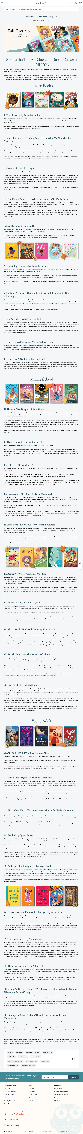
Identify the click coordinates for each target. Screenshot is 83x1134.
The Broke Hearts (16, 939)
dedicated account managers (25, 1041)
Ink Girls (12, 685)
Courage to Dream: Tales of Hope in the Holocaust (33, 1015)
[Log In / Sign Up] (75, 3)
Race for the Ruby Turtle (20, 524)
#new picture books (31, 1061)
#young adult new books (28, 1065)
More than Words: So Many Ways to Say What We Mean (35, 138)
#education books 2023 (32, 1052)
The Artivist (13, 115)
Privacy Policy (47, 1131)
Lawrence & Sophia (17, 359)
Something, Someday (17, 266)
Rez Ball (12, 835)
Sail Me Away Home (17, 654)
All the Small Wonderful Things (23, 629)
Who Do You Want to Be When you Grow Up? (29, 198)
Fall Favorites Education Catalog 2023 (41, 16)
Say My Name (13, 225)
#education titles (47, 1052)
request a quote (65, 1041)
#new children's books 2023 (15, 1061)
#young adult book (12, 1065)
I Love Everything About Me (20, 342)
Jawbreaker (13, 602)
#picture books (45, 1061)
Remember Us (14, 573)
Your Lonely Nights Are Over (22, 777)
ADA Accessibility (64, 1131)
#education (19, 1052)
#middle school (23, 1056)
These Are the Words (18, 966)
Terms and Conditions (28, 1131)
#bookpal (10, 1052)
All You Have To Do (19, 752)
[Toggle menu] (2, 3)
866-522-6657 (14, 1119)
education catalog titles (24, 1043)
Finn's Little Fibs (15, 319)
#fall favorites (11, 1056)
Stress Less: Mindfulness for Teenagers (27, 912)
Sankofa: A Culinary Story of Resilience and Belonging (34, 292)
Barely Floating (16, 409)
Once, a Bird (12, 168)
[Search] (71, 3)
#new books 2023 (36, 1056)
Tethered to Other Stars (19, 493)
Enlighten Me (14, 464)
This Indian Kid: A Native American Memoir (30, 810)
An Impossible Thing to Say (22, 866)
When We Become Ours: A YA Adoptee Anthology (33, 988)
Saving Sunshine (15, 442)
